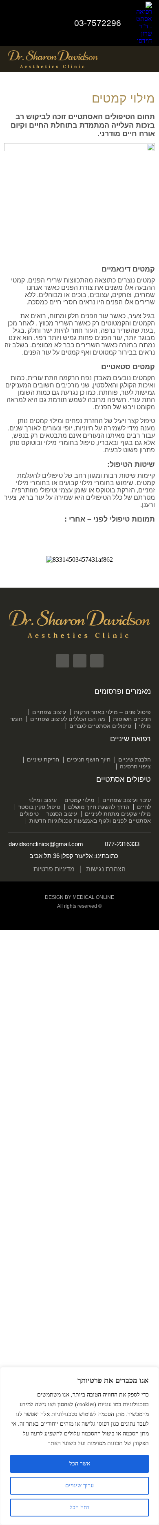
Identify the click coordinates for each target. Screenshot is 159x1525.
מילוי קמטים (79, 800)
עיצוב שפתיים (49, 712)
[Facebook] (49, 23)
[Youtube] (12, 23)
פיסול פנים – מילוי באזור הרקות (112, 712)
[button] (145, 59)
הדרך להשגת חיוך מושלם (98, 807)
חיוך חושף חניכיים (88, 759)
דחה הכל (80, 1507)
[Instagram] (31, 23)
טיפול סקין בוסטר (39, 807)
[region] (79, 1446)
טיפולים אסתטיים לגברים (100, 726)
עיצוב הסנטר (61, 814)
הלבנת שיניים (134, 759)
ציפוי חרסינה (135, 766)
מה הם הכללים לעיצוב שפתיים (67, 719)
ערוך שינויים (79, 1485)
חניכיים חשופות (132, 719)
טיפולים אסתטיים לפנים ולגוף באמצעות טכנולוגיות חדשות (85, 817)
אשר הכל (79, 1464)
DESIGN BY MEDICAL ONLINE (79, 897)
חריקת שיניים (43, 759)
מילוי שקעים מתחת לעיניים (118, 814)
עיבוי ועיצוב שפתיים (126, 800)
